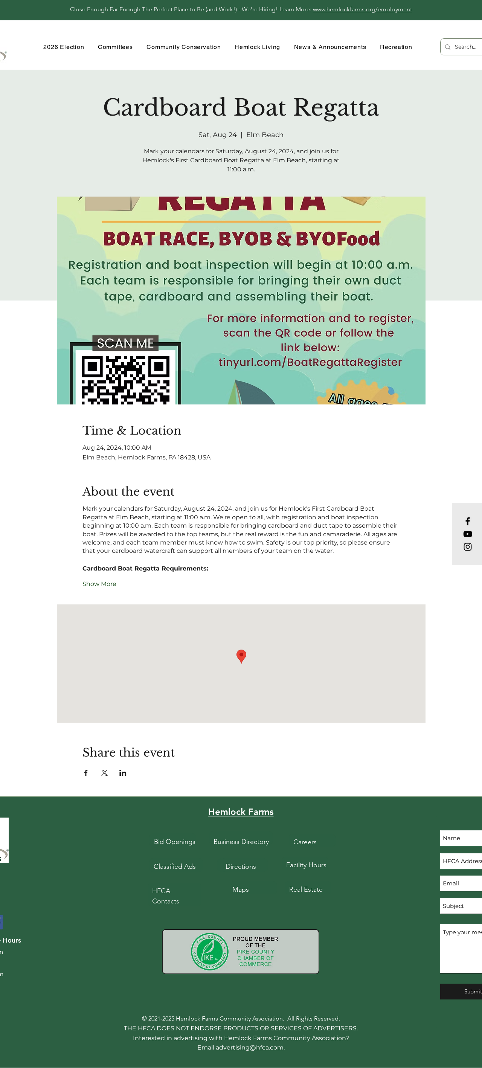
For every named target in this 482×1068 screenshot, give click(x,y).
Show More (99, 583)
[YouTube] (467, 534)
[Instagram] (467, 547)
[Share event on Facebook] (86, 773)
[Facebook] (467, 521)
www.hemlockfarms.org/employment (362, 9)
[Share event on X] (104, 773)
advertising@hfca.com (250, 1047)
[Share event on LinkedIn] (123, 773)
